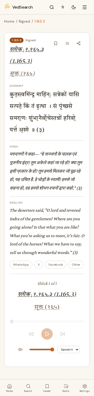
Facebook (56, 265)
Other (76, 265)
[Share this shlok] (78, 43)
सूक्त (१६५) (22, 74)
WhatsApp (21, 265)
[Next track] (62, 334)
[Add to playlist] (67, 43)
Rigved (24, 21)
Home (9, 21)
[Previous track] (31, 334)
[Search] (51, 7)
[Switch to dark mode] (73, 7)
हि (63, 7)
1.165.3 (16, 40)
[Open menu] (84, 7)
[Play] (47, 334)
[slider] (47, 321)
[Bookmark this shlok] (55, 43)
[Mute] (20, 349)
